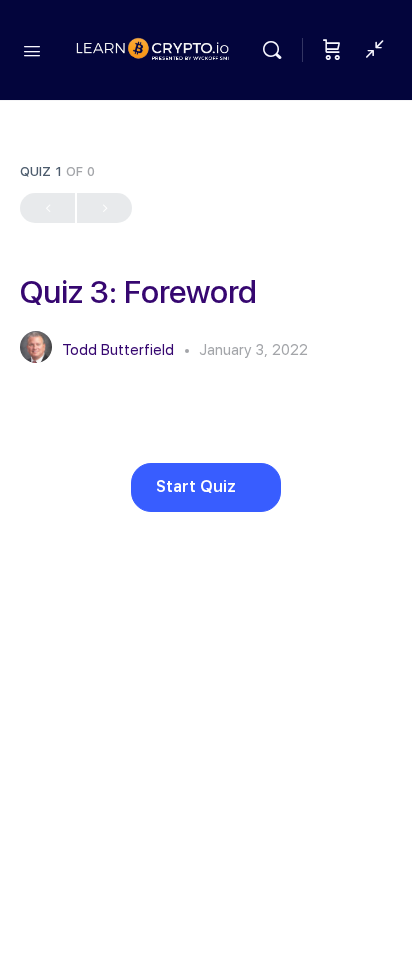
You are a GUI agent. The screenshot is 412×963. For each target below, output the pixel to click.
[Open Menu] (32, 49)
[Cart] (332, 50)
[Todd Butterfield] (36, 349)
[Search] (277, 50)
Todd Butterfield (120, 350)
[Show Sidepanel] (370, 50)
